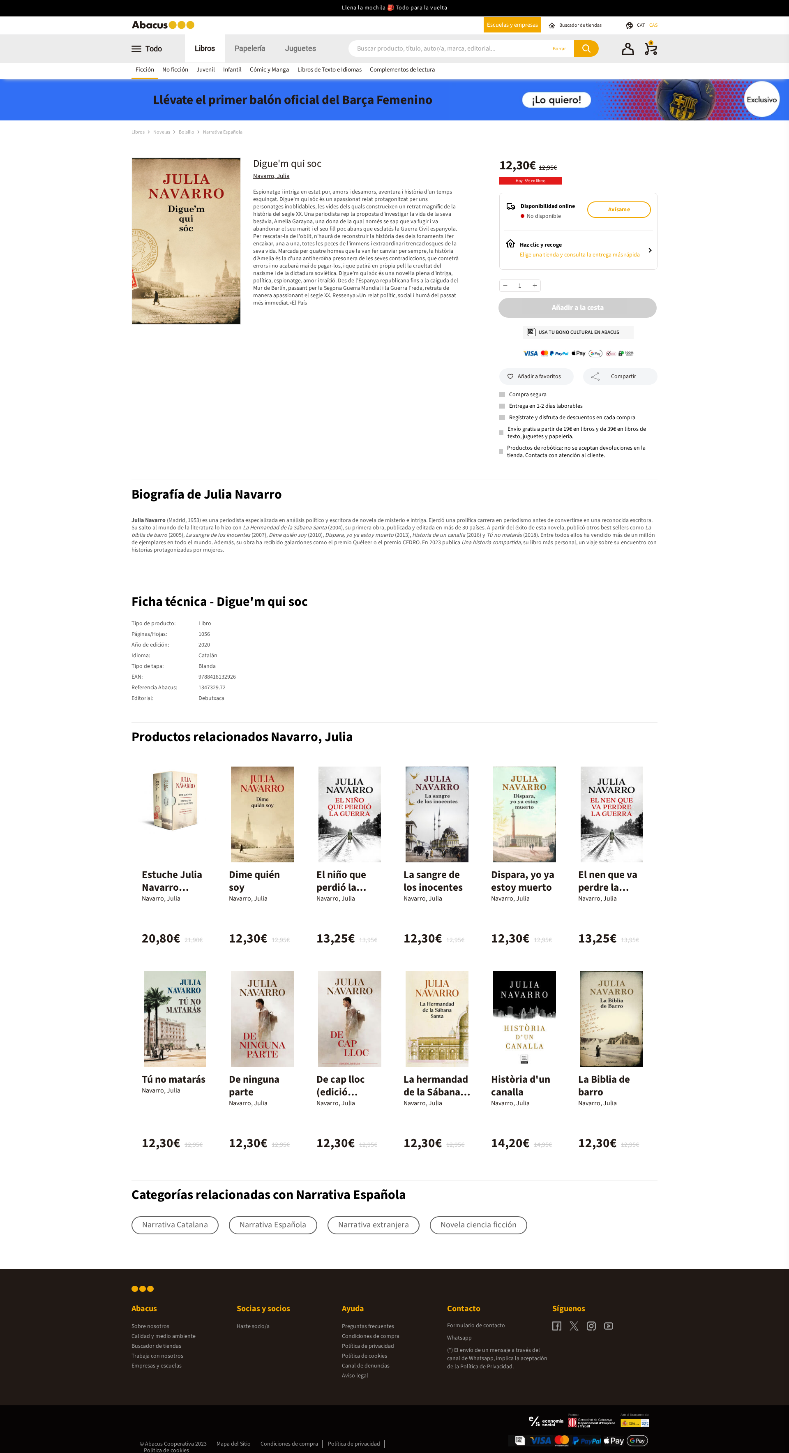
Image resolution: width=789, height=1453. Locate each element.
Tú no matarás (173, 1079)
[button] (627, 50)
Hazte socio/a (253, 1326)
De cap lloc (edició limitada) (340, 1092)
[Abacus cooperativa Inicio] (165, 28)
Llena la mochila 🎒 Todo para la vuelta (394, 8)
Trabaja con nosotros (157, 1356)
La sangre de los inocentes (433, 881)
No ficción (175, 69)
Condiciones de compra (370, 1336)
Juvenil (205, 69)
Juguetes (300, 48)
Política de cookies (364, 1356)
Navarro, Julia (271, 176)
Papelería (250, 48)
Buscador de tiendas (156, 1346)
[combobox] (436, 49)
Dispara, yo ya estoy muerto (522, 881)
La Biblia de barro (604, 1086)
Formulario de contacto (476, 1325)
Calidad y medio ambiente (164, 1336)
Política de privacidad (368, 1346)
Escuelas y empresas (512, 25)
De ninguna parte (254, 1086)
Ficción (145, 69)
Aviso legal (355, 1376)
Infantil (232, 69)
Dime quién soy (254, 881)
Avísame (619, 210)
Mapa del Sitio (234, 1444)
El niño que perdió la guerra (341, 887)
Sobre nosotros (150, 1326)
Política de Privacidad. (487, 1367)
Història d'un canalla (520, 1086)
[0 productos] (651, 53)
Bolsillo (187, 132)
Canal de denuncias (366, 1366)
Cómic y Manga (269, 69)
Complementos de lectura (402, 69)
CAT (641, 25)
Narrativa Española (222, 132)
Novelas (162, 132)
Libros (205, 48)
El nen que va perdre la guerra (607, 887)
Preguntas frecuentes (368, 1326)
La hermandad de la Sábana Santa (436, 1092)
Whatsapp (459, 1338)
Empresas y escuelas (157, 1366)
